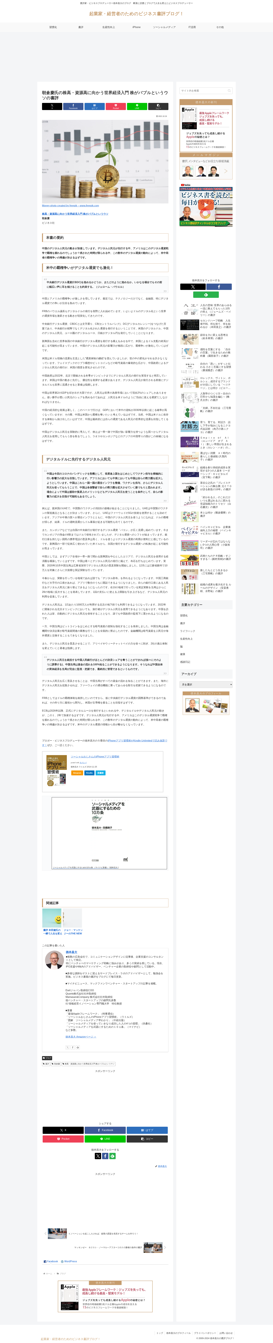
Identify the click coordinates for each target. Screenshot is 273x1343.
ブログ (48, 1058)
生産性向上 (186, 638)
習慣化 (184, 615)
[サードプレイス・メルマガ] (206, 166)
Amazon (77, 773)
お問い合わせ (226, 1333)
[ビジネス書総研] (206, 204)
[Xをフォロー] (68, 1047)
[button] (158, 106)
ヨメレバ (83, 762)
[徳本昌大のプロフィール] (206, 703)
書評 (47, 1064)
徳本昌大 (71, 952)
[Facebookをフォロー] (73, 1047)
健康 (182, 654)
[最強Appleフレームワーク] (105, 1296)
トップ (159, 1333)
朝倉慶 (57, 1064)
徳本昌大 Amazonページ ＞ (81, 1036)
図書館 (100, 773)
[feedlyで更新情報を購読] (78, 1047)
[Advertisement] (136, 58)
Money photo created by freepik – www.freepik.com (70, 205)
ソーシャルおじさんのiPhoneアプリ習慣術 (95, 756)
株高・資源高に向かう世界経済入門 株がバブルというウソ (75, 213)
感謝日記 (185, 662)
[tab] (50, 1262)
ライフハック (187, 631)
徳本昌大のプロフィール (178, 1333)
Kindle (89, 773)
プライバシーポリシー (205, 1333)
